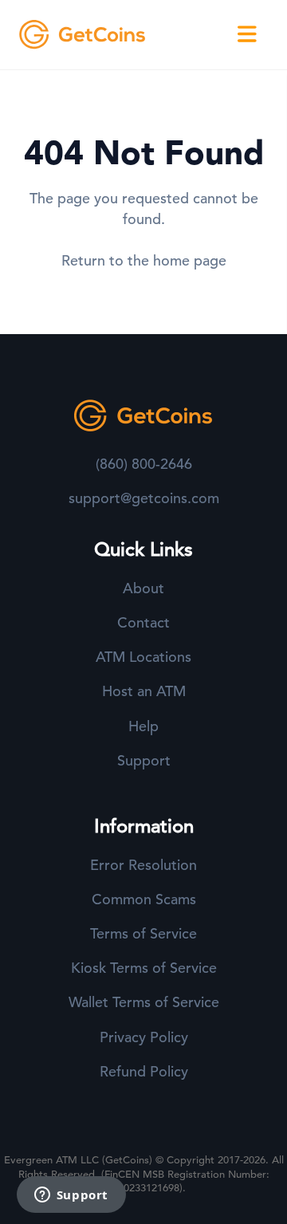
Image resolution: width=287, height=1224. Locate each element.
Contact (143, 622)
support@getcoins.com (144, 498)
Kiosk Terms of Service (144, 967)
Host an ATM (144, 691)
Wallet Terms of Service (144, 1002)
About (143, 588)
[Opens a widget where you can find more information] (71, 1196)
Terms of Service (143, 933)
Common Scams (144, 899)
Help (143, 726)
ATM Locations (143, 656)
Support (144, 760)
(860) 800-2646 (144, 464)
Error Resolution (143, 865)
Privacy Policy (144, 1037)
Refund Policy (144, 1071)
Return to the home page (143, 260)
